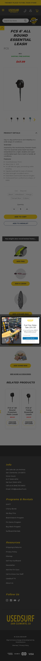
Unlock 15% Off (30, 338)
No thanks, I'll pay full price (30, 340)
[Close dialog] (39, 318)
